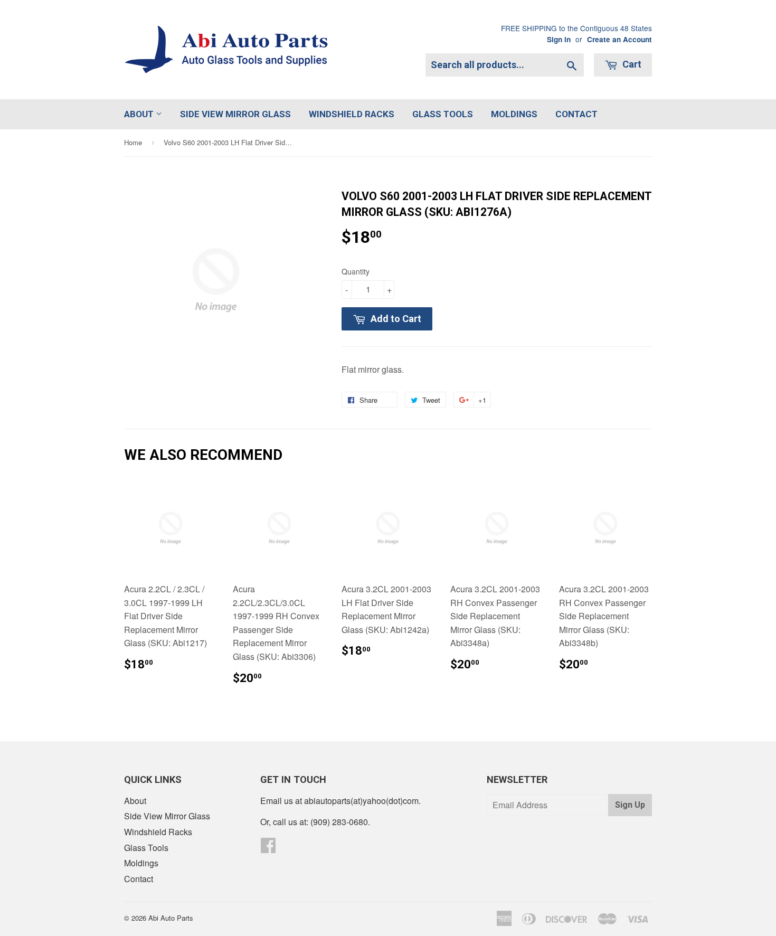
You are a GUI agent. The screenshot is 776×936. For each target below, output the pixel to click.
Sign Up (630, 805)
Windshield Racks (351, 114)
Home (133, 142)
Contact (576, 114)
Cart (630, 64)
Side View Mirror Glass (235, 114)
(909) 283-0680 (339, 822)
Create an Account (619, 39)
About (140, 114)
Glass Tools (442, 114)
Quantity (356, 271)
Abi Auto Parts (170, 918)
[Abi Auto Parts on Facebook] (268, 848)
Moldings (514, 114)
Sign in (559, 39)
